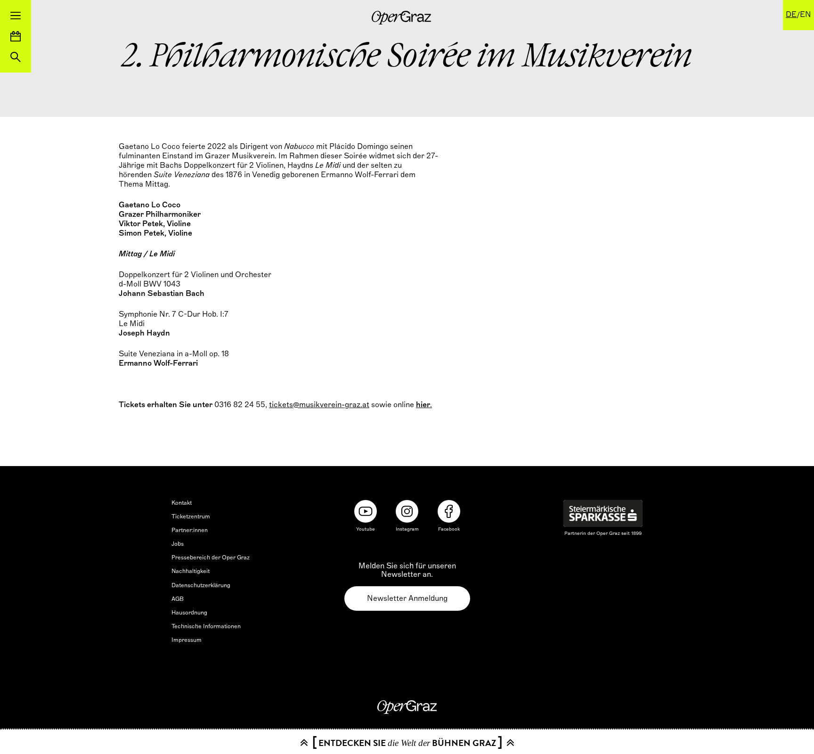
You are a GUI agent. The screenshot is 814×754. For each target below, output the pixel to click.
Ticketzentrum (190, 516)
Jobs (177, 544)
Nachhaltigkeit (190, 571)
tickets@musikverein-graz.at (319, 405)
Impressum (186, 640)
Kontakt (181, 503)
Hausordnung (189, 612)
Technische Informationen (206, 626)
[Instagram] (407, 511)
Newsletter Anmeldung (407, 598)
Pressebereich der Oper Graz (210, 557)
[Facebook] (449, 511)
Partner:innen (189, 530)
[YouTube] (365, 511)
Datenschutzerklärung (200, 585)
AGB (177, 599)
